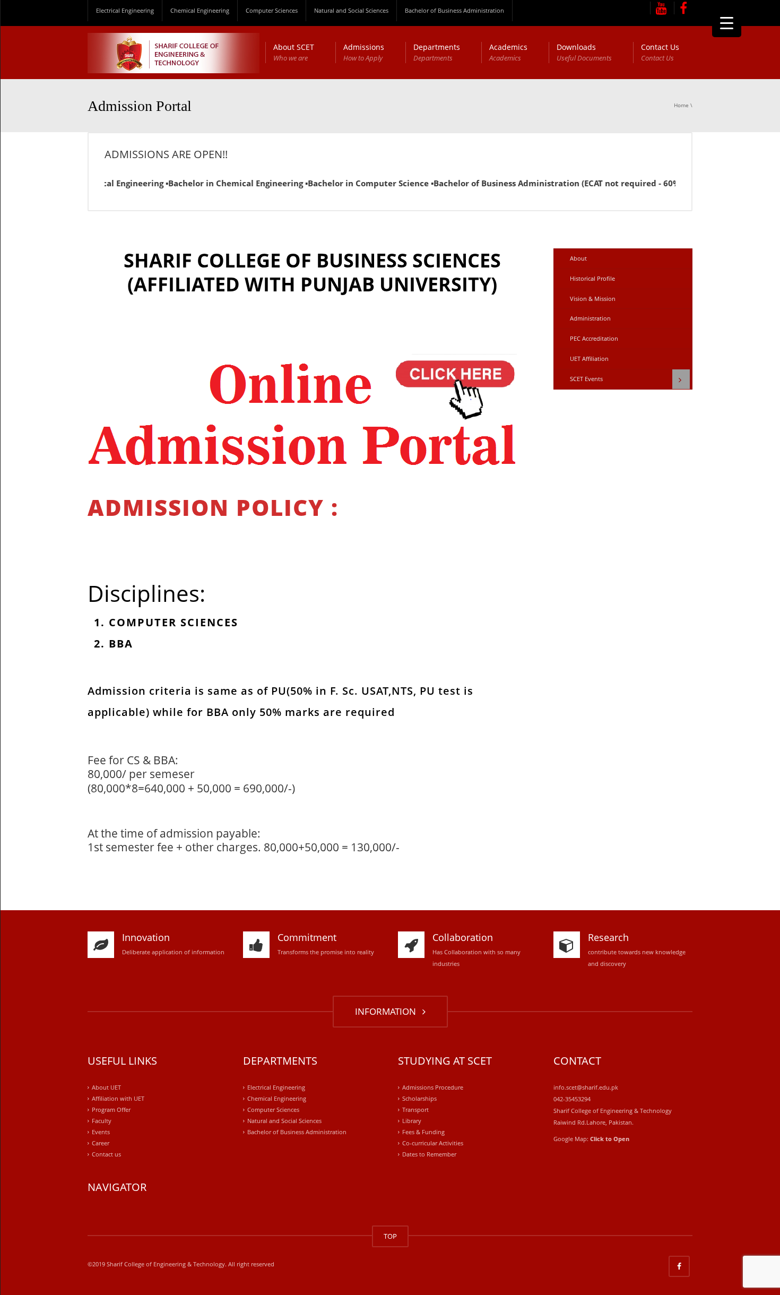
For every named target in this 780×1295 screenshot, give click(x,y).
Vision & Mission (593, 299)
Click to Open (609, 1139)
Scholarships (419, 1098)
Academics (508, 52)
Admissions (363, 52)
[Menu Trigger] (726, 22)
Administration (590, 318)
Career (100, 1143)
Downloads (584, 52)
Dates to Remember (429, 1154)
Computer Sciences (272, 10)
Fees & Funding (423, 1132)
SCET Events (586, 379)
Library (411, 1121)
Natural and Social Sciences (351, 10)
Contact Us (660, 52)
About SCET (293, 52)
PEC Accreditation (594, 338)
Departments (436, 52)
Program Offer (111, 1109)
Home (681, 105)
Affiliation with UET (118, 1098)
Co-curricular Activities (432, 1143)
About (578, 258)
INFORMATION (387, 1011)
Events (101, 1132)
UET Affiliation (589, 358)
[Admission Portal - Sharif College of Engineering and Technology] (173, 52)
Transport (415, 1109)
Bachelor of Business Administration (454, 10)
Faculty (101, 1121)
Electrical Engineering (125, 10)
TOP (390, 1236)
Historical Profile (592, 278)
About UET (106, 1088)
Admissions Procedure (432, 1088)
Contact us (106, 1154)
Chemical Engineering (199, 10)
